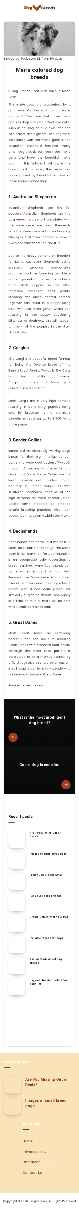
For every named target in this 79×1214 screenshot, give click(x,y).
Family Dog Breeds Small (45, 874)
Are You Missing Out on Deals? (45, 834)
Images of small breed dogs (48, 853)
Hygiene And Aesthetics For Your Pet (48, 982)
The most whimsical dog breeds (45, 961)
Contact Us (32, 1172)
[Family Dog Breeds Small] (16, 881)
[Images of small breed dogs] (16, 860)
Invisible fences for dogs (46, 938)
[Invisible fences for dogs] (16, 944)
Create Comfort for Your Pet (48, 917)
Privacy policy (34, 1151)
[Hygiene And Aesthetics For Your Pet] (16, 987)
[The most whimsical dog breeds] (16, 965)
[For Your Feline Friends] (16, 902)
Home (28, 1141)
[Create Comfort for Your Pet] (16, 923)
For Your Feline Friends (45, 895)
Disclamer (31, 1162)
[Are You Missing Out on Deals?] (16, 839)
